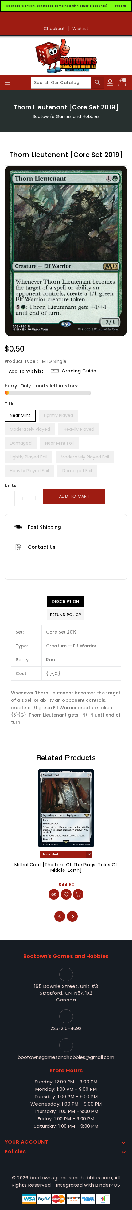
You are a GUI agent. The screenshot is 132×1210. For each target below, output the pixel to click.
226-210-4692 (66, 1028)
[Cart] (123, 83)
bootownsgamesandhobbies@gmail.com (66, 1057)
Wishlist (80, 29)
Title (10, 404)
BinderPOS (107, 1185)
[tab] (65, 601)
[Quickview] (54, 894)
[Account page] (110, 83)
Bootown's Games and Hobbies (66, 116)
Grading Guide (79, 371)
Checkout (54, 29)
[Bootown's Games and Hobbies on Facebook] (66, 19)
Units (11, 485)
